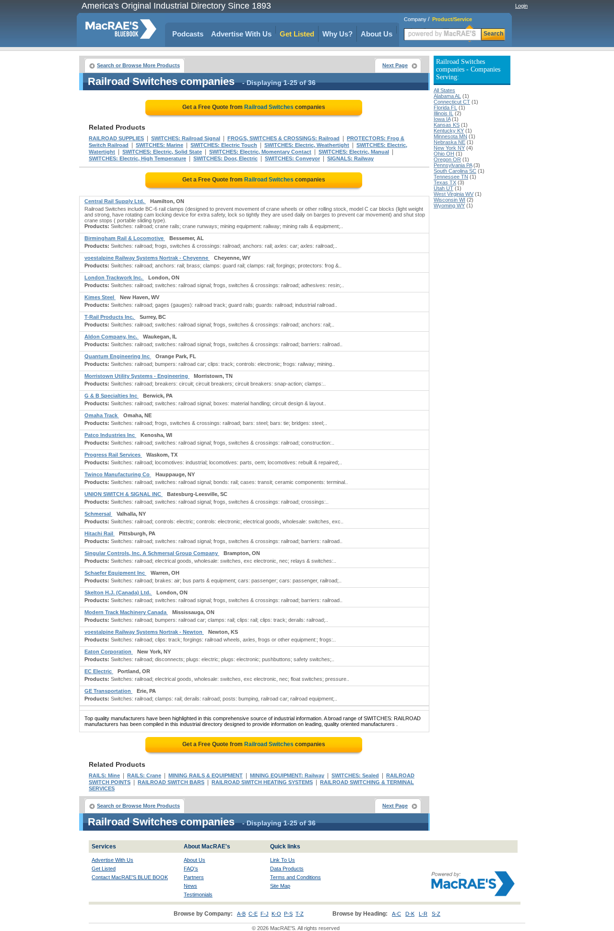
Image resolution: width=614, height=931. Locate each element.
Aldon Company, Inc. (111, 336)
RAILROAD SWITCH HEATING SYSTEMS (262, 782)
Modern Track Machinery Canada (126, 612)
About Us (376, 34)
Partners (194, 877)
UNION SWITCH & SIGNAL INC (123, 494)
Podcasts (187, 34)
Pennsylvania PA (453, 165)
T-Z (299, 914)
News (190, 886)
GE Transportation (108, 691)
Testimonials (198, 894)
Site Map (280, 886)
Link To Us (282, 860)
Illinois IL (443, 113)
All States (444, 90)
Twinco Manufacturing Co (117, 474)
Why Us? (337, 34)
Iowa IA (442, 119)
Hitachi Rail (99, 533)
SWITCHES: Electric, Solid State (162, 152)
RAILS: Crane (144, 775)
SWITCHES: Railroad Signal (185, 138)
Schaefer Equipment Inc (115, 573)
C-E (253, 914)
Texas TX (445, 182)
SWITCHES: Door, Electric (225, 158)
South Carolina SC (455, 171)
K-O (276, 914)
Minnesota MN (450, 136)
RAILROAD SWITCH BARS (171, 782)
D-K (409, 914)
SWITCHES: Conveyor (292, 158)
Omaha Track (101, 415)
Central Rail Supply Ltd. (115, 201)
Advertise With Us (241, 34)
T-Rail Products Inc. (109, 317)
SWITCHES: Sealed (355, 775)
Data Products (287, 868)
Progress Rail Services (113, 455)
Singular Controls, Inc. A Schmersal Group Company (151, 553)
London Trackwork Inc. (114, 277)
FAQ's (191, 868)
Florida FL (445, 107)
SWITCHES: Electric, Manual (354, 152)
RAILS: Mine (104, 775)
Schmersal (98, 514)
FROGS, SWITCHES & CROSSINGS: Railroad (283, 138)
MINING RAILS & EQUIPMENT (205, 775)
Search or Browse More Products (138, 65)
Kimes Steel (100, 297)
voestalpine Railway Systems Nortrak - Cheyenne (147, 258)
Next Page (395, 65)
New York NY (449, 148)
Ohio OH (444, 154)
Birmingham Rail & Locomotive (124, 238)
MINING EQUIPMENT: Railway (287, 775)
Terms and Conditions (295, 877)
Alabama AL (447, 96)
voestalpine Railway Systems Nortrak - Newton (144, 632)
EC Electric (98, 671)
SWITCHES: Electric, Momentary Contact (260, 152)
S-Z (436, 914)
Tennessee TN (451, 177)
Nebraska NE (449, 142)
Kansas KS (447, 125)
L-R (423, 914)
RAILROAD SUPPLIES (116, 138)
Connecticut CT (452, 102)
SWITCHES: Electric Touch (223, 145)
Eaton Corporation (108, 651)
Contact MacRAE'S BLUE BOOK (130, 877)
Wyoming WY (449, 205)
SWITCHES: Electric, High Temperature (137, 158)
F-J (264, 914)
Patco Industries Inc (110, 435)
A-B (241, 914)
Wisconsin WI (449, 200)
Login (521, 6)
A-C (396, 914)
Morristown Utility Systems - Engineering (136, 376)
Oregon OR (447, 159)
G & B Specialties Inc (111, 396)
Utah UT (443, 188)
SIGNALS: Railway (350, 158)
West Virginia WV (453, 194)
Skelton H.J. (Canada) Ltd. (118, 592)
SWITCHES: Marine (159, 145)
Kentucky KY (449, 130)
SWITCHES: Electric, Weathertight (306, 145)
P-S (288, 914)
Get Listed (297, 34)
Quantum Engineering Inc (117, 356)
